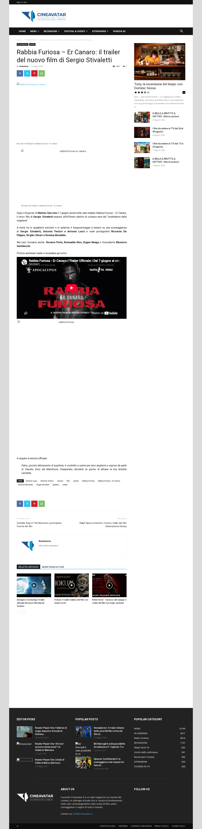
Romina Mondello (25, 484)
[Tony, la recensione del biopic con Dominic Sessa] (159, 61)
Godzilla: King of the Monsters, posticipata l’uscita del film (39, 525)
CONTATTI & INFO (107, 826)
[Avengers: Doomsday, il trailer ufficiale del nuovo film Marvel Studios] (34, 585)
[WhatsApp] (42, 73)
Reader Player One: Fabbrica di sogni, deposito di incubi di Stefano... (51, 731)
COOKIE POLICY (178, 826)
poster (76, 481)
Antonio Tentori (47, 481)
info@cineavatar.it (82, 813)
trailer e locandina (46, 253)
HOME (22, 31)
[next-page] (24, 612)
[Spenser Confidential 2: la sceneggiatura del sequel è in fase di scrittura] (83, 762)
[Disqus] (72, 661)
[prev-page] (19, 612)
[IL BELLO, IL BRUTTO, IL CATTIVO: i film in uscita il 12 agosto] (142, 162)
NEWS (33, 31)
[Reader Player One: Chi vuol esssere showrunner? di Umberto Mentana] (25, 747)
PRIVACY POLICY (161, 826)
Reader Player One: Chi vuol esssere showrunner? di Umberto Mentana (49, 747)
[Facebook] (20, 73)
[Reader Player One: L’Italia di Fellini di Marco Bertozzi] (25, 763)
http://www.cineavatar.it (48, 545)
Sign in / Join (22, 2)
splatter (56, 484)
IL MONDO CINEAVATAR (141, 826)
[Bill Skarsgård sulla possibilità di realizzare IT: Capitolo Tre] (83, 750)
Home (19, 40)
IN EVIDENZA (30, 40)
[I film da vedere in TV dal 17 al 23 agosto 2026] (142, 147)
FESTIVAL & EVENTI (74, 31)
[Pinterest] (34, 73)
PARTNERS (123, 826)
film (68, 481)
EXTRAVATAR (99, 31)
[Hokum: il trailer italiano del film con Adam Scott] (71, 585)
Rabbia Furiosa (88, 481)
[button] (181, 31)
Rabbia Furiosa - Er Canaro (109, 481)
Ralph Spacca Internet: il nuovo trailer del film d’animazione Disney (103, 525)
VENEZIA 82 (119, 31)
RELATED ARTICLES (28, 567)
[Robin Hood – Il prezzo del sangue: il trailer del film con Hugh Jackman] (109, 585)
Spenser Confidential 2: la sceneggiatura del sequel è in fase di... (109, 762)
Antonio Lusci (31, 481)
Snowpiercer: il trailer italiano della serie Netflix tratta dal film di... (109, 731)
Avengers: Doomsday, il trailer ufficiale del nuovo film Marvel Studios (31, 603)
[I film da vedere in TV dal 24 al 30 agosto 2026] (142, 132)
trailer (65, 484)
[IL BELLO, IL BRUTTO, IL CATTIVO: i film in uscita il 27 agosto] (142, 117)
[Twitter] (27, 73)
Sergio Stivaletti (42, 484)
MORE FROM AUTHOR (53, 567)
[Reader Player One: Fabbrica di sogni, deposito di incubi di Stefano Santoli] (25, 731)
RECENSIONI (50, 31)
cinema (60, 481)
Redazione (24, 66)
